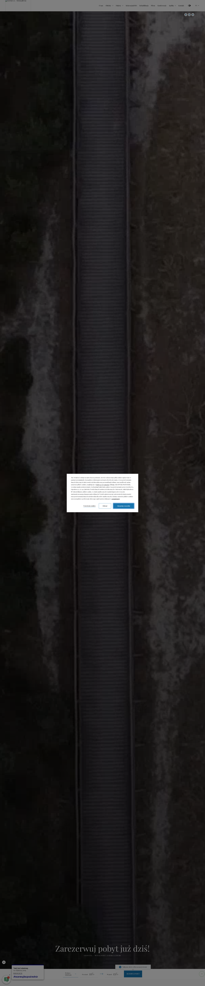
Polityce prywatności (102, 485)
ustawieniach (116, 499)
